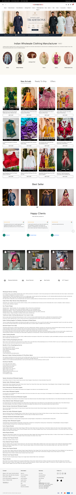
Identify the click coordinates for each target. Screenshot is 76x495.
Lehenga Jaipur (43, 422)
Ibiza (34, 450)
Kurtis (33, 7)
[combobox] (4, 4)
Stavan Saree (47, 434)
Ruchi (37, 435)
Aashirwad (16, 450)
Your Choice (5, 450)
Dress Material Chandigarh (17, 404)
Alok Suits (4, 443)
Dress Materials (19, 7)
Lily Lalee (7, 429)
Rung (67, 429)
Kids (53, 7)
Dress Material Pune (41, 402)
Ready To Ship (40, 81)
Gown (46, 7)
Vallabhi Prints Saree (6, 435)
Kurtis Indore (22, 393)
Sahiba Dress (30, 450)
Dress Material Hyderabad (16, 402)
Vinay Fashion (8, 445)
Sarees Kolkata (11, 385)
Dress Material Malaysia (7, 398)
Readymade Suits (40, 7)
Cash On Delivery (24, 478)
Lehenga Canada (17, 418)
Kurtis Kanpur (43, 393)
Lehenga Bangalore (56, 422)
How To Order (23, 481)
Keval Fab (8, 456)
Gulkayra (20, 450)
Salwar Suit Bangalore (64, 413)
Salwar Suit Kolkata (32, 414)
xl (9, 107)
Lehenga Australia (24, 418)
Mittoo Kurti (53, 462)
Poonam (18, 429)
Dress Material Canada (23, 398)
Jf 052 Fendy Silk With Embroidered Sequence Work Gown (46, 112)
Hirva (32, 429)
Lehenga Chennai (27, 423)
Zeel (6, 439)
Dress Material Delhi (25, 402)
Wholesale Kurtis (6, 309)
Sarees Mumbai (5, 384)
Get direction (5, 482)
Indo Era (29, 429)
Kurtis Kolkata (5, 394)
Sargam (37, 450)
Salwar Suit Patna (42, 413)
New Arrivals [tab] (26, 81)
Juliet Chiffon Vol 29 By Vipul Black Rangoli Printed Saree (64, 112)
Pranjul (19, 443)
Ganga (67, 443)
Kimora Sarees (27, 435)
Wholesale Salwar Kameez (7, 311)
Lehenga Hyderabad (13, 422)
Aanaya (27, 463)
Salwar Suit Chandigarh (7, 414)
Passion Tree (14, 462)
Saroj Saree (21, 434)
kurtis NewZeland (40, 389)
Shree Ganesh (5, 446)
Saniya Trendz (53, 451)
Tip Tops (70, 429)
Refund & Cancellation (25, 486)
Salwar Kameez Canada (23, 408)
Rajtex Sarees (5, 460)
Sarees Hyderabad (12, 384)
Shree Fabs (21, 451)
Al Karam (16, 451)
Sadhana (4, 445)
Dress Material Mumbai (7, 402)
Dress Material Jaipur (57, 402)
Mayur (12, 443)
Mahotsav (68, 434)
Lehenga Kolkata (21, 423)
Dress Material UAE (69, 398)
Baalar (70, 443)
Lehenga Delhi (19, 422)
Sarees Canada (16, 380)
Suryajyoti (15, 443)
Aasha (28, 456)
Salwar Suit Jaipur (49, 413)
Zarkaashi (20, 435)
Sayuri (9, 450)
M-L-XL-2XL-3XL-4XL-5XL (29, 168)
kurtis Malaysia (5, 389)
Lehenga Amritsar (14, 423)
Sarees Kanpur (45, 384)
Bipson (38, 443)
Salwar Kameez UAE (6, 409)
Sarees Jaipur (39, 384)
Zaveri (32, 452)
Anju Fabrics (9, 430)
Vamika (16, 430)
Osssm (45, 429)
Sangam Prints (16, 434)
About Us (22, 473)
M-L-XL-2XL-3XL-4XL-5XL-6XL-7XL (47, 138)
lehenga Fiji (12, 418)
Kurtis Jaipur (37, 393)
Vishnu (16, 463)
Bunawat (42, 434)
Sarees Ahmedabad (65, 384)
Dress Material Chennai (54, 404)
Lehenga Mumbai (6, 422)
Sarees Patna (34, 384)
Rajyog (39, 434)
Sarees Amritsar (5, 385)
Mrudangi (25, 429)
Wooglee (38, 429)
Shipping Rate (23, 485)
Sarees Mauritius (36, 380)
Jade (58, 445)
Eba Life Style (28, 452)
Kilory (47, 450)
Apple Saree (5, 434)
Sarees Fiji (11, 380)
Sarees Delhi (18, 384)
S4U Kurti (24, 462)
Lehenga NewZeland (46, 418)
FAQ (21, 483)
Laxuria (67, 462)
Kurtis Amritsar (69, 393)
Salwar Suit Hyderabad (14, 413)
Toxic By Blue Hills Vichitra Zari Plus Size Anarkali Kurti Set (46, 143)
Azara (50, 443)
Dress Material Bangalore (7, 404)
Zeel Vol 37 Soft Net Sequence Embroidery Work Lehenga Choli (63, 174)
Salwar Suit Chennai (39, 414)
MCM (64, 445)
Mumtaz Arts (5, 451)
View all (59, 43)
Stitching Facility (42, 476)
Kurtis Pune (28, 393)
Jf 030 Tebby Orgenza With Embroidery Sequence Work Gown (29, 112)
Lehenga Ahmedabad (6, 423)
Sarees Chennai (18, 385)
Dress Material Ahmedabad (27, 404)
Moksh (4, 429)
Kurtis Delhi (17, 393)
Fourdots (23, 452)
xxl (12, 107)
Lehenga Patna (37, 422)
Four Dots (36, 451)
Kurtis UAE (46, 389)
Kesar (17, 439)
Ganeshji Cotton (54, 443)
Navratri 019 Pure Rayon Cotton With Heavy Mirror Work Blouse (64, 143)
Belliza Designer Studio (7, 452)
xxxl (52, 168)
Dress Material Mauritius (50, 398)
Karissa (21, 429)
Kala (44, 443)
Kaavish (58, 451)
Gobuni (71, 434)
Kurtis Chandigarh (56, 393)
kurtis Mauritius (33, 389)
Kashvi (34, 435)
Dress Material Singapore (41, 398)
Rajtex (31, 434)
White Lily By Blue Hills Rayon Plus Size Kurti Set (29, 174)
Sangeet (60, 462)
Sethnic (51, 434)
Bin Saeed (41, 445)
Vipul (40, 435)
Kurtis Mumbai (5, 393)
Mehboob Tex (63, 450)
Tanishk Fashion (44, 451)
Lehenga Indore (25, 422)
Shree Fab (4, 456)
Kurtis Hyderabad (12, 393)
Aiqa (45, 450)
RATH (21, 462)
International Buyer (42, 475)
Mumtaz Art (23, 443)
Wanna (35, 429)
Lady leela (48, 460)
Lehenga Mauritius (38, 418)
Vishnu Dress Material (48, 445)
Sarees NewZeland (42, 380)
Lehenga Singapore (31, 418)
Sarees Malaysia (5, 380)
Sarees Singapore (29, 380)
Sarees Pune (29, 384)
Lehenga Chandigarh (64, 422)
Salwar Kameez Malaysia (7, 408)
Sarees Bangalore (51, 384)
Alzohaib (17, 452)
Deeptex (8, 443)
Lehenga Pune (31, 422)
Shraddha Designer (14, 456)
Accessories (62, 7)
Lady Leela (49, 429)
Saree (5, 7)
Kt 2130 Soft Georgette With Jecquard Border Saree (28, 143)
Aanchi (70, 462)
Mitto (65, 429)
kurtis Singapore (27, 389)
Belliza (35, 443)
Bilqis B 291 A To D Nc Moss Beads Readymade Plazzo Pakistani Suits (10, 112)
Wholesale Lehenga (6, 312)
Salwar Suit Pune (36, 413)
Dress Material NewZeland (60, 398)
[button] (4, 33)
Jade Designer (41, 456)
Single (37, 9)
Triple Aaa (25, 445)
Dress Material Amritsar (37, 404)
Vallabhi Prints (12, 463)
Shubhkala (9, 439)
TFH (65, 434)
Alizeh (23, 435)
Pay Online (41, 473)
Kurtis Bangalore (49, 393)
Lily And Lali (53, 460)
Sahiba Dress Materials (62, 443)
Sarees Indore (23, 384)
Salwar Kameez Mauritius (52, 408)
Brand (40, 480)
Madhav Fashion (15, 445)
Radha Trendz (35, 456)
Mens (57, 7)
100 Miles (14, 429)
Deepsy (32, 445)
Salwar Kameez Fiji (15, 408)
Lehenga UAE (53, 418)
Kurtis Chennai (11, 394)
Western (69, 7)
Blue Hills (53, 429)
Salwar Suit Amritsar (24, 414)
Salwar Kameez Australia (32, 408)
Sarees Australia (22, 380)
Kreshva (7, 463)
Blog (39, 481)
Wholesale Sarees (6, 308)
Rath (37, 434)
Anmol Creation (60, 434)
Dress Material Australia (32, 398)
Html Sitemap (41, 478)
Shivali (13, 430)
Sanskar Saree (26, 434)
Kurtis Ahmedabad (63, 393)
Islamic (49, 7)
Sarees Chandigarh (58, 384)
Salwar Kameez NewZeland (62, 408)
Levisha (47, 443)
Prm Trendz (20, 445)
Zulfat (67, 445)
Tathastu (13, 439)
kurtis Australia (21, 389)
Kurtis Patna (32, 393)
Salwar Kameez (11, 7)
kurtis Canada (15, 389)
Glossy (61, 445)
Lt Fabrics (55, 434)
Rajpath (34, 434)
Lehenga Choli (27, 7)
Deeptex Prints (16, 460)
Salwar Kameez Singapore (42, 408)
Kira (31, 435)
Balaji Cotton (54, 445)
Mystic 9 (56, 429)
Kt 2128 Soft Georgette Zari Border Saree (10, 143)
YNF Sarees (13, 435)
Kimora (59, 450)
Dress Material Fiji (15, 398)
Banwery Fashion (26, 451)
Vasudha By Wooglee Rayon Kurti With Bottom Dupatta (46, 174)
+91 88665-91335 (8, 480)
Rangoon (4, 430)
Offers (52, 81)
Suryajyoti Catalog (23, 460)
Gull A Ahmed (36, 445)
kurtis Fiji (10, 389)
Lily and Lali (61, 429)
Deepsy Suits (54, 450)
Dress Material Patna (49, 402)
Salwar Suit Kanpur (56, 413)
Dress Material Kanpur (65, 402)
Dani (40, 450)
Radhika (41, 443)
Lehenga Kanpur (50, 422)
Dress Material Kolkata (46, 404)
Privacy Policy (23, 476)
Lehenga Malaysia (6, 418)
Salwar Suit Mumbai (6, 413)
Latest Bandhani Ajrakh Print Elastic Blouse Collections (10, 174)
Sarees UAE (48, 380)
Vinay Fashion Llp (69, 450)
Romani (32, 443)
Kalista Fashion (10, 434)
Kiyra (17, 435)
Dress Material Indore (33, 402)
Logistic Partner (23, 480)
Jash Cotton (28, 443)
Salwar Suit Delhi (22, 413)
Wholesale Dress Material (7, 310)
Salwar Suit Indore (29, 413)
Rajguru (4, 463)
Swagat (26, 450)
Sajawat (12, 450)
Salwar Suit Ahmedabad (16, 414)
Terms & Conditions (24, 475)
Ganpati (28, 445)
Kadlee (11, 429)
